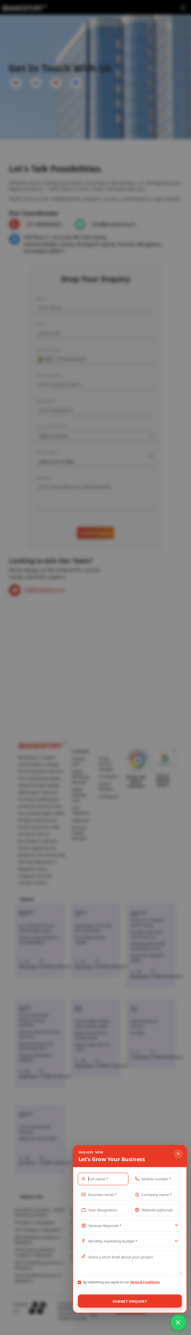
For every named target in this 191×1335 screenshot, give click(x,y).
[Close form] (178, 1154)
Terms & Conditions (145, 1282)
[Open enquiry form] (178, 1322)
